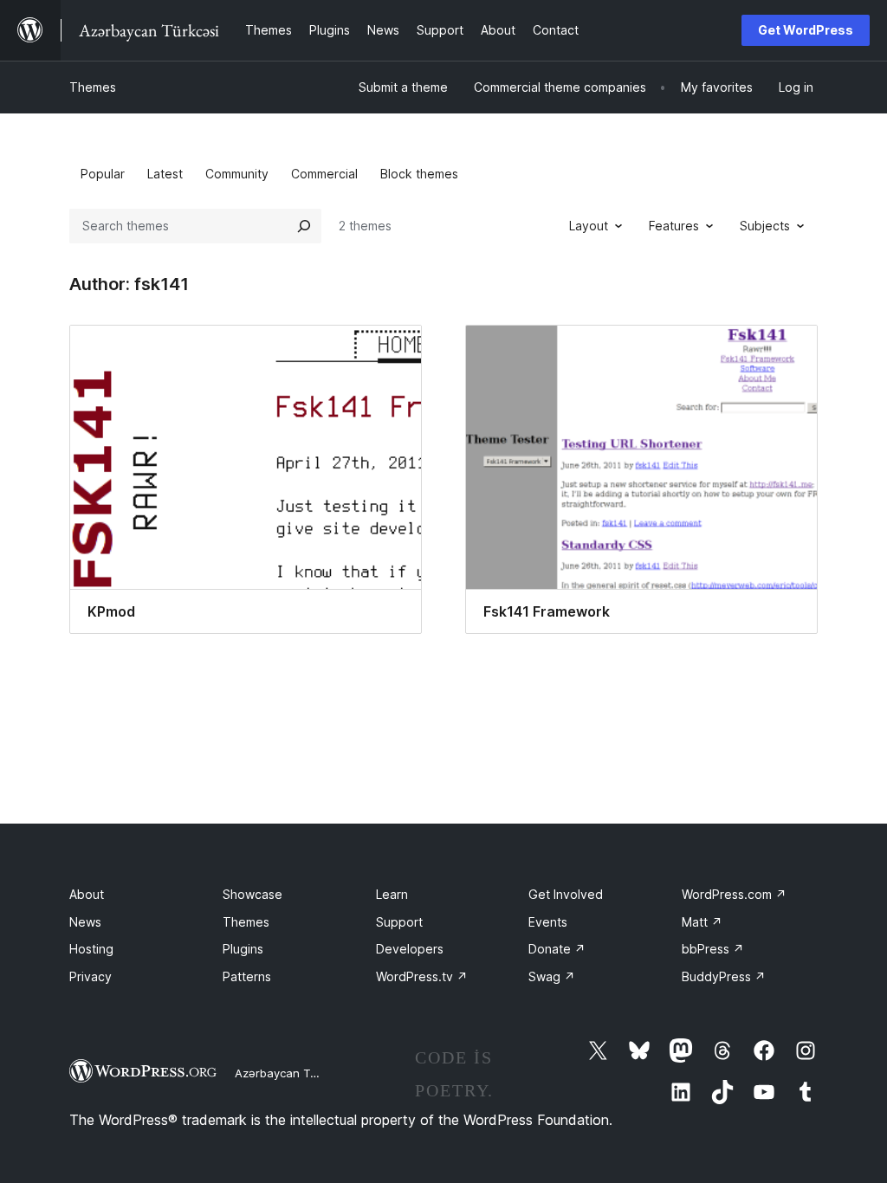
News (85, 922)
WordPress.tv (422, 976)
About (86, 894)
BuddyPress (724, 976)
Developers (410, 948)
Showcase (252, 894)
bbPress (713, 948)
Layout (588, 225)
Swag (551, 976)
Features (674, 225)
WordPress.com (734, 894)
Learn (392, 894)
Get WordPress (805, 30)
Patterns (247, 976)
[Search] (304, 226)
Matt (702, 922)
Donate (557, 948)
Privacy (90, 976)
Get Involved (565, 894)
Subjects (765, 225)
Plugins (243, 948)
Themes (92, 87)
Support (399, 922)
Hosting (91, 948)
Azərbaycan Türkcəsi (291, 1073)
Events (547, 922)
